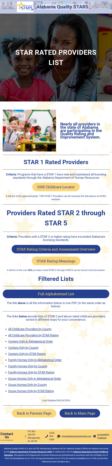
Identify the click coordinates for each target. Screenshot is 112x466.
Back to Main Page (80, 413)
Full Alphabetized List (56, 294)
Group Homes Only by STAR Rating (31, 391)
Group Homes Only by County (27, 384)
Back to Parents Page (34, 413)
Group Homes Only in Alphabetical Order (34, 378)
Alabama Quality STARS (62, 7)
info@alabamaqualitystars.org (76, 436)
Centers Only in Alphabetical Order (30, 341)
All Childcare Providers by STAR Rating (33, 335)
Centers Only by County (23, 347)
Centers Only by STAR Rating (27, 354)
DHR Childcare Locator (56, 187)
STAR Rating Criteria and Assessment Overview (56, 249)
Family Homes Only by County (27, 366)
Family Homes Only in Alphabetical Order (35, 360)
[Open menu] (93, 7)
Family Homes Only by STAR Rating (31, 372)
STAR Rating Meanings (56, 261)
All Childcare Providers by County (29, 329)
